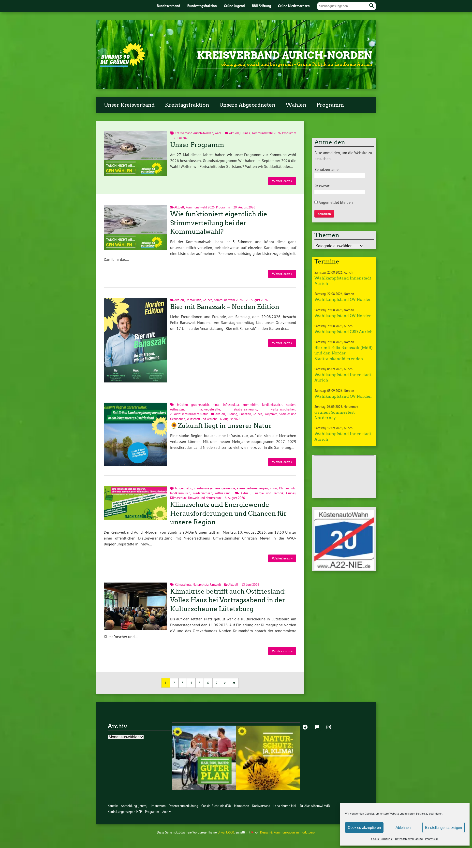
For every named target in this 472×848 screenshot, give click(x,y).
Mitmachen (241, 806)
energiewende (225, 488)
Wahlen (296, 105)
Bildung (232, 414)
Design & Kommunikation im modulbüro (287, 832)
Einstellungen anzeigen (443, 827)
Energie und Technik (268, 493)
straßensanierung (245, 409)
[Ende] (234, 682)
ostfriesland (178, 409)
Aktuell (234, 133)
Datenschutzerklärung (409, 839)
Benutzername (326, 169)
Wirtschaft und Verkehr (202, 419)
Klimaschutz (287, 488)
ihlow (273, 488)
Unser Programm (197, 145)
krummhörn (250, 405)
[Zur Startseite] (122, 65)
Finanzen (245, 414)
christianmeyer (203, 488)
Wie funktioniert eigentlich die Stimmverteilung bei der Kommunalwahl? (218, 223)
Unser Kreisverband (129, 105)
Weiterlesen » (282, 181)
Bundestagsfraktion (202, 5)
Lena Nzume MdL (285, 806)
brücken (182, 405)
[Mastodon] (317, 727)
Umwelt (215, 585)
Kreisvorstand (261, 806)
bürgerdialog (183, 488)
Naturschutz (201, 585)
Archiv (166, 812)
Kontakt (113, 806)
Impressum (432, 839)
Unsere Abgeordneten (247, 105)
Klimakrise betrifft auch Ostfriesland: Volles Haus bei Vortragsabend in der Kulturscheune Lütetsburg (228, 600)
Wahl (218, 133)
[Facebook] (305, 727)
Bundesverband (168, 5)
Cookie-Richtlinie (382, 839)
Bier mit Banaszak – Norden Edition (224, 307)
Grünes (245, 133)
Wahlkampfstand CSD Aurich (343, 331)
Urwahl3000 (226, 832)
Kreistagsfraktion (187, 105)
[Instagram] (329, 727)
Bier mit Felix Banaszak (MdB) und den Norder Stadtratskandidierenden (343, 353)
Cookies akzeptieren (364, 827)
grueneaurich (200, 405)
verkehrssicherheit (283, 409)
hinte (216, 405)
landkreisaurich (272, 405)
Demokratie (193, 300)
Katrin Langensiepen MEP (125, 812)
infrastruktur (231, 405)
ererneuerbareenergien (252, 488)
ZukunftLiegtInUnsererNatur (189, 414)
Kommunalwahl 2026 (266, 133)
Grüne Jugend (234, 5)
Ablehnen (403, 827)
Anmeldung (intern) (134, 806)
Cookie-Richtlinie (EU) (216, 806)
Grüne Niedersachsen (294, 5)
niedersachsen (202, 493)
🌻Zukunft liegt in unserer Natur (221, 426)
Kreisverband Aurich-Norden (284, 55)
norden (290, 405)
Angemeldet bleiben (335, 202)
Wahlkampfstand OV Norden (343, 299)
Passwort (321, 185)
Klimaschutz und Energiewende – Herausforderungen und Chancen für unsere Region (228, 513)
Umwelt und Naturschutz (204, 498)
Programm (330, 105)
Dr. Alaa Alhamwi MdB (315, 806)
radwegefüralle (209, 409)
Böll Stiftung (261, 5)
